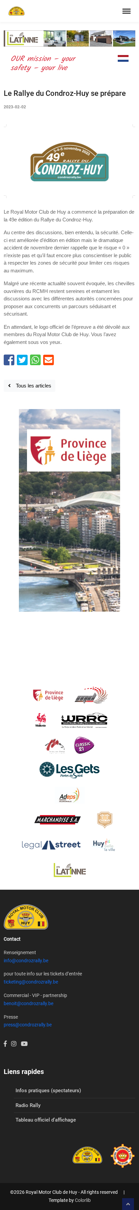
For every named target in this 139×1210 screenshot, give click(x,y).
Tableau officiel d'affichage (46, 1120)
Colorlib (83, 1200)
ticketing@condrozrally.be (31, 982)
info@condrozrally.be (26, 960)
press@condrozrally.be (28, 1024)
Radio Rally (28, 1105)
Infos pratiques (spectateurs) (48, 1090)
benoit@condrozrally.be (28, 1003)
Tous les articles (31, 385)
